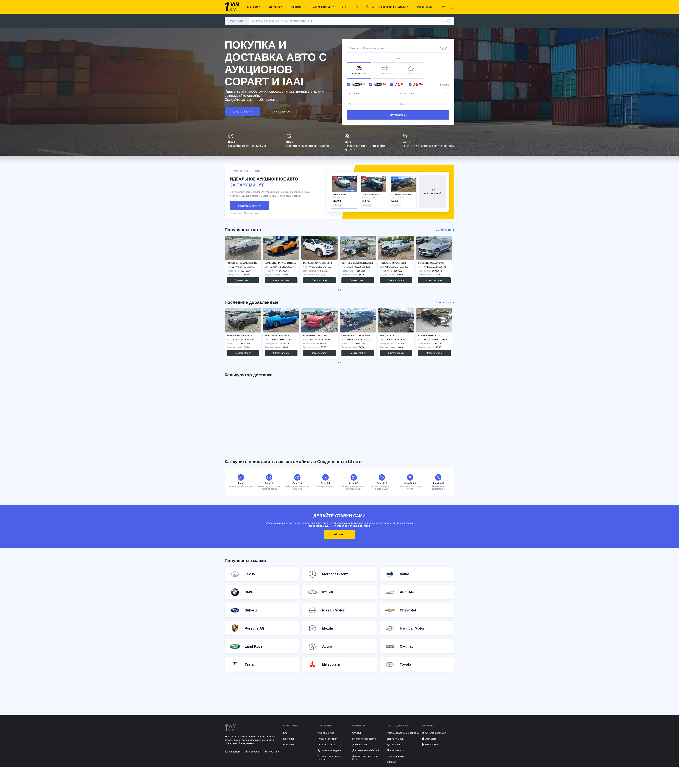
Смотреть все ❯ (445, 229)
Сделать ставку (243, 280)
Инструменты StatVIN (364, 738)
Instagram (234, 751)
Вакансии (288, 744)
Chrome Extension (435, 732)
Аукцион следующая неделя (330, 757)
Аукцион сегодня (327, 738)
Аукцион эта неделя (329, 750)
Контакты (288, 738)
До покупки (393, 744)
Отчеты (356, 732)
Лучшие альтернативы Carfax (365, 757)
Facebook (254, 751)
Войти (446, 6)
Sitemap (391, 761)
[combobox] (372, 93)
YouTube (274, 751)
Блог (345, 6)
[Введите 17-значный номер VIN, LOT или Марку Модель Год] (449, 21)
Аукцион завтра (327, 744)
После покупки (395, 750)
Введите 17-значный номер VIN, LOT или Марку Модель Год (282, 21)
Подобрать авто (247, 205)
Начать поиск (398, 115)
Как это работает (281, 111)
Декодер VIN (359, 744)
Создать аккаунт (242, 111)
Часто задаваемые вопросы (403, 732)
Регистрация (425, 6)
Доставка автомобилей (365, 750)
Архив (445, 84)
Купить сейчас (326, 732)
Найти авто (339, 534)
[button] (237, 21)
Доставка (275, 6)
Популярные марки (245, 560)
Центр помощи (395, 738)
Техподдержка (395, 756)
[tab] (338, 290)
